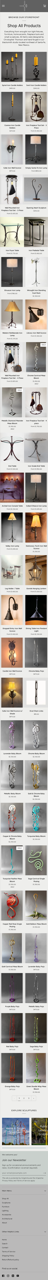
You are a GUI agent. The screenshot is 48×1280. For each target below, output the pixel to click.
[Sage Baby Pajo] (36, 1028)
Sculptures (6, 1203)
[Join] (42, 1173)
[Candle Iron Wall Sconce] (12, 653)
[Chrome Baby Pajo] (36, 653)
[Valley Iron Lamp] (12, 528)
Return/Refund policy (10, 1260)
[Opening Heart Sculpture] (36, 189)
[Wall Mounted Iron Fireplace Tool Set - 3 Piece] (12, 189)
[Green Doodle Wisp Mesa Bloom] (36, 1068)
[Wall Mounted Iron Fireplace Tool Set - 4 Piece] (12, 357)
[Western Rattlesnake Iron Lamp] (12, 315)
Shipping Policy (8, 1256)
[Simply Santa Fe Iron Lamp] (36, 149)
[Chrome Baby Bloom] (36, 735)
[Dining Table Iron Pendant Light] (36, 610)
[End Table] (12, 448)
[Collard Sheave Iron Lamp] (36, 488)
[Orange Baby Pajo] (12, 1068)
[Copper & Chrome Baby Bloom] (12, 818)
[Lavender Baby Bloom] (12, 735)
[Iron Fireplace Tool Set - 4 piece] (36, 402)
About (4, 1223)
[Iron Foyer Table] (12, 232)
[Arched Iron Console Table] (12, 488)
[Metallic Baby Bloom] (12, 775)
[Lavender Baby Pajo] (36, 948)
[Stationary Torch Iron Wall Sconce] (36, 528)
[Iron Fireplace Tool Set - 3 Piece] (36, 107)
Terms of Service (23, 1181)
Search (4, 1244)
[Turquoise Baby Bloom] (36, 818)
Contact (5, 1248)
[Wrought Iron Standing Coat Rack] (36, 272)
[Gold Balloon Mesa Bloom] (36, 906)
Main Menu (7, 1191)
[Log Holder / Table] (12, 570)
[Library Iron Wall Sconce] (36, 315)
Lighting (5, 1211)
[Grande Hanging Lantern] (36, 570)
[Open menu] (6, 6)
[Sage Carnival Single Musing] (36, 860)
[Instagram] (8, 1276)
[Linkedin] (13, 1276)
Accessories (6, 1215)
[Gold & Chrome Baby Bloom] (36, 775)
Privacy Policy (7, 1181)
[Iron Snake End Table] (36, 448)
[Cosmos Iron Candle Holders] (12, 107)
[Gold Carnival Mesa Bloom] (12, 948)
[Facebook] (3, 1276)
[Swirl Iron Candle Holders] (36, 67)
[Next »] (33, 1098)
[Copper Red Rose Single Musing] (12, 906)
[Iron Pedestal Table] (36, 232)
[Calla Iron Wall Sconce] (12, 149)
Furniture (5, 1207)
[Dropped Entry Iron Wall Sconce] (12, 610)
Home (4, 1240)
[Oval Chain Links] (36, 693)
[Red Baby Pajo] (12, 1028)
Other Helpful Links (10, 1232)
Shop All (5, 1198)
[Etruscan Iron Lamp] (12, 272)
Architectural (7, 1219)
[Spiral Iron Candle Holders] (12, 67)
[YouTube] (18, 1276)
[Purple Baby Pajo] (12, 988)
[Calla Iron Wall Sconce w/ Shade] (12, 693)
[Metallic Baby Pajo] (36, 988)
